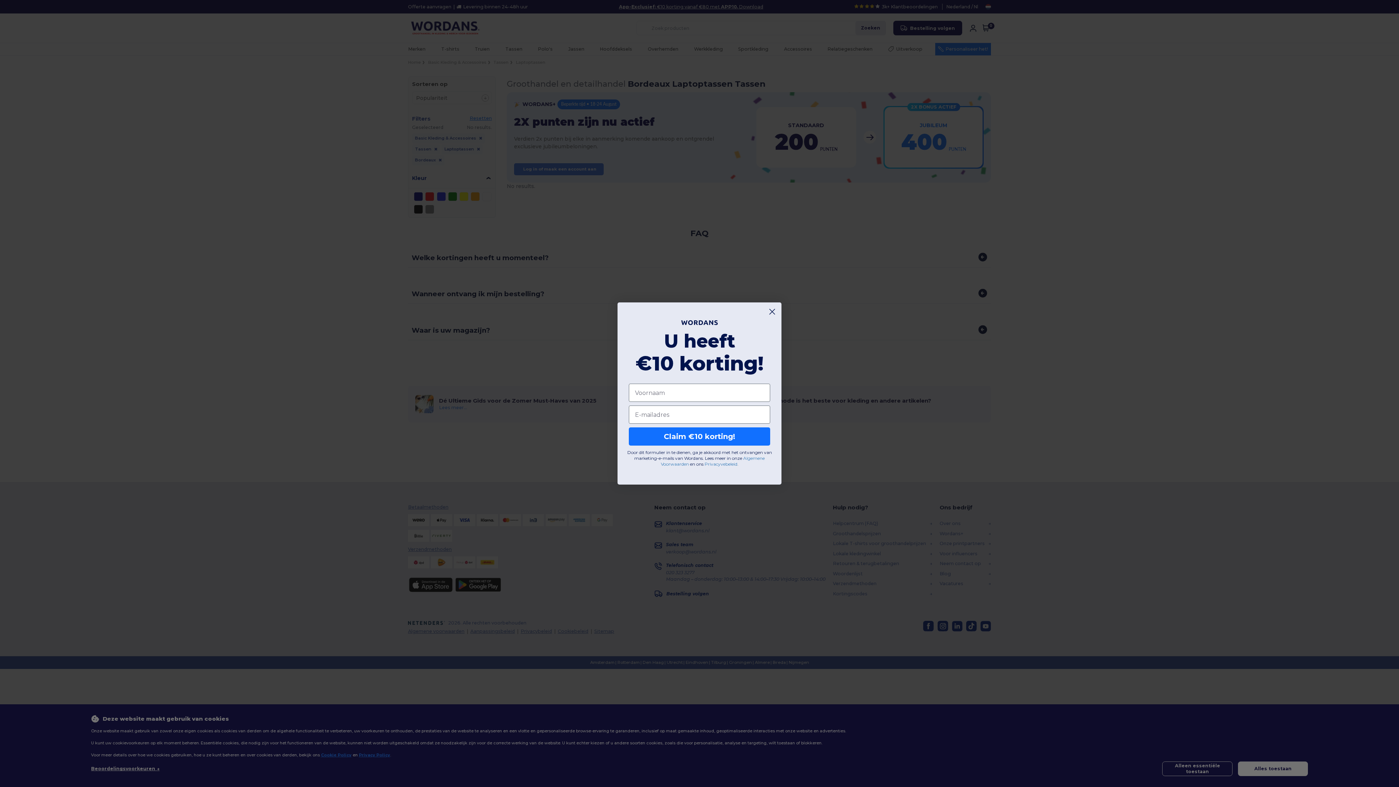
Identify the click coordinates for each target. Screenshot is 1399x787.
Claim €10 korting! (699, 436)
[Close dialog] (772, 311)
